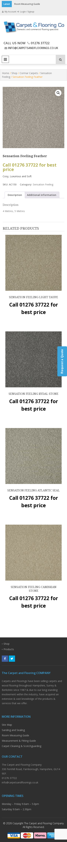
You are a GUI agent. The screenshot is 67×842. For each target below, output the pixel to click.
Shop (14, 73)
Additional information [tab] (41, 195)
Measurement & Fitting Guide (19, 740)
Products (9, 649)
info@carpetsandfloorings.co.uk (33, 48)
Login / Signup (27, 11)
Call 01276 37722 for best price (29, 167)
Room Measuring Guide (27, 4)
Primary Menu (5, 59)
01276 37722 (40, 43)
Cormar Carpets (29, 73)
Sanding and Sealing (13, 730)
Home (5, 73)
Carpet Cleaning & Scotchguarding (21, 746)
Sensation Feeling (43, 184)
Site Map (7, 724)
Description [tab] (15, 195)
